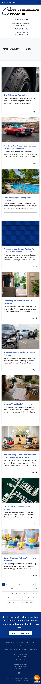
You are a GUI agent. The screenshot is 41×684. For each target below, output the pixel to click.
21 (3, 593)
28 (33, 593)
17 (24, 589)
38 (37, 598)
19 (32, 589)
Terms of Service (29, 678)
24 (16, 593)
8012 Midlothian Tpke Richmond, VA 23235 (20, 665)
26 (24, 593)
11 (37, 584)
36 (29, 598)
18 (28, 589)
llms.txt (30, 646)
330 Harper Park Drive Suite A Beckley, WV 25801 (20, 655)
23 (12, 593)
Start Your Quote (19, 633)
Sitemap (22, 646)
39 (10, 602)
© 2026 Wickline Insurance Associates (17, 642)
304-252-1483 (21, 19)
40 (14, 602)
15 (16, 589)
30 (4, 598)
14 (12, 589)
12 (4, 589)
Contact (14, 646)
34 (20, 598)
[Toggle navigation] (38, 2)
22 (8, 593)
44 (31, 602)
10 (33, 584)
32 (12, 598)
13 (8, 589)
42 (22, 602)
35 (24, 598)
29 (37, 593)
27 (29, 593)
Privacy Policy (18, 678)
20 (36, 589)
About (34, 642)
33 (16, 598)
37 (33, 598)
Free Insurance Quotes (10, 2)
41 (18, 602)
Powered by (22, 680)
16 (20, 589)
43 (27, 602)
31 (8, 598)
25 (20, 593)
